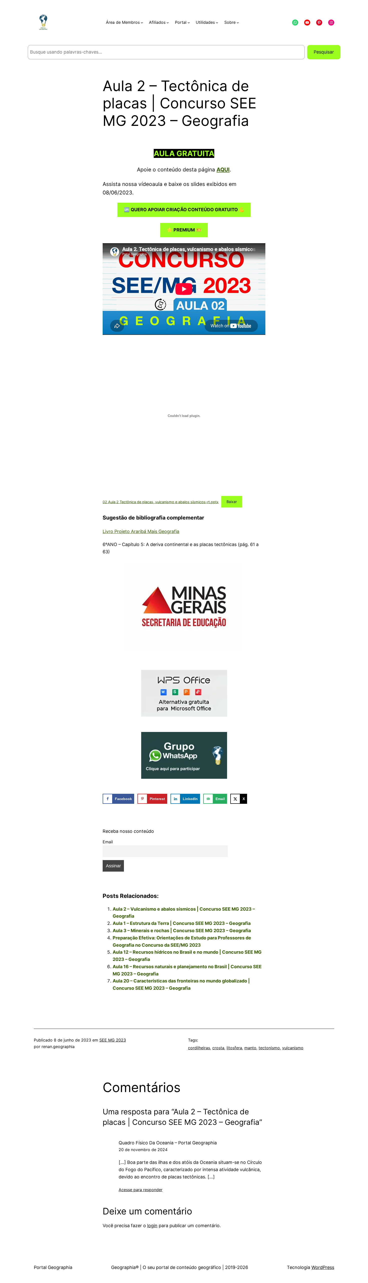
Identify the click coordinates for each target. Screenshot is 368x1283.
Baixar (232, 501)
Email (108, 841)
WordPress (322, 1267)
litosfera (234, 1047)
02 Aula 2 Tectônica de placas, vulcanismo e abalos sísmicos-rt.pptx (161, 501)
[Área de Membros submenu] (142, 22)
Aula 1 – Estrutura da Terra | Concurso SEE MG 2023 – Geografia (182, 923)
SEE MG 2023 (112, 1040)
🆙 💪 (184, 209)
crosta (218, 1047)
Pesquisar (324, 52)
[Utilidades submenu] (217, 22)
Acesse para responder (140, 1189)
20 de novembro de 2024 (143, 1149)
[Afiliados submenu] (167, 22)
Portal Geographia (53, 1267)
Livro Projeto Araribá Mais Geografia (141, 531)
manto (250, 1047)
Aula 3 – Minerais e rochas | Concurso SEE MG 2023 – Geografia (182, 930)
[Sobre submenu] (238, 22)
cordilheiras (199, 1047)
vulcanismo (292, 1047)
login (152, 1225)
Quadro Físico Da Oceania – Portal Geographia (168, 1142)
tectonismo (269, 1047)
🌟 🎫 (184, 229)
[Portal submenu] (189, 22)
